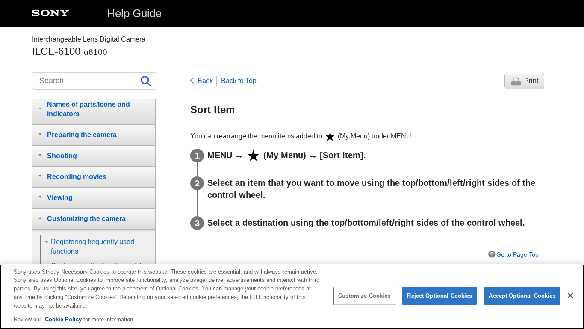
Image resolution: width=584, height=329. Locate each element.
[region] (292, 296)
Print (531, 80)
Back (205, 80)
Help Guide (134, 13)
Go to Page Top (517, 254)
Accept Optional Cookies (522, 296)
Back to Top (239, 80)
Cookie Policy (64, 319)
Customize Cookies (364, 296)
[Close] (570, 295)
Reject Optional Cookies (439, 296)
